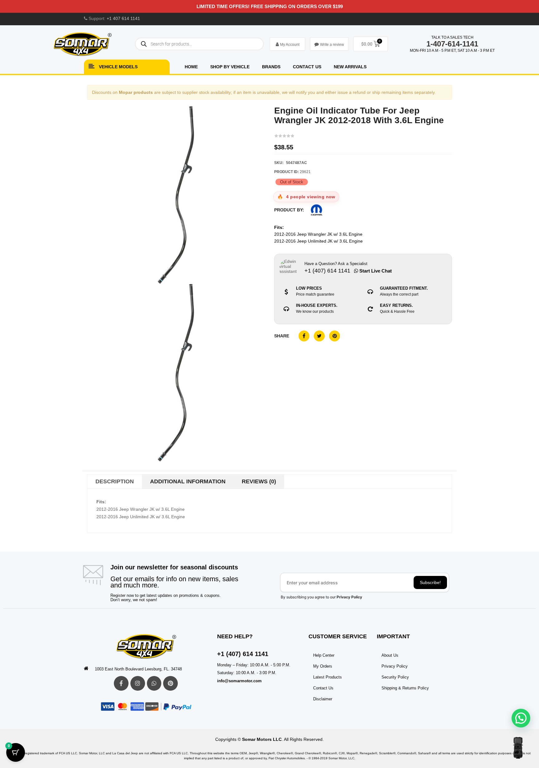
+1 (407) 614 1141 (242, 653)
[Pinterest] (170, 683)
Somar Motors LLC (262, 739)
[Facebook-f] (121, 683)
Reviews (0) (259, 481)
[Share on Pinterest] (334, 336)
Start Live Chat (375, 270)
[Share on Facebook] (304, 336)
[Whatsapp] (154, 683)
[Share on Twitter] (319, 336)
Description (114, 481)
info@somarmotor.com (239, 681)
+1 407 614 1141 (123, 18)
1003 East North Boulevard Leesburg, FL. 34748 (138, 669)
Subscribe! (430, 582)
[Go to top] (517, 748)
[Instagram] (137, 683)
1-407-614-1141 (452, 44)
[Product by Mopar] (316, 210)
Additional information (188, 481)
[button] (521, 718)
